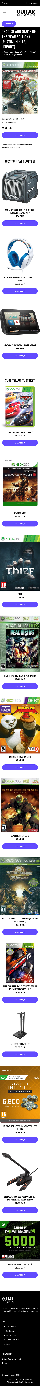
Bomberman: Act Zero (20, 835)
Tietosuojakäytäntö (15, 1382)
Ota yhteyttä (19, 1379)
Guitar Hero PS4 (12, 1340)
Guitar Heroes (11, 1326)
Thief (20, 594)
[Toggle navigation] (4, 13)
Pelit (13, 119)
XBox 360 (20, 119)
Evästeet (28, 1379)
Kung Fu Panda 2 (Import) (20, 757)
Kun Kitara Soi (11, 1331)
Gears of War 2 (20, 513)
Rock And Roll (11, 1335)
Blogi (8, 1344)
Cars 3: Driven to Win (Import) (20, 432)
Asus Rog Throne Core (20, 1044)
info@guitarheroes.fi (31, 3)
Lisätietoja (20, 135)
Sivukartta (29, 1382)
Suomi (6, 3)
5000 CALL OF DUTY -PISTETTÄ (20, 1264)
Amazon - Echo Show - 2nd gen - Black (20, 345)
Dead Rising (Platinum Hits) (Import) (20, 675)
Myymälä (9, 24)
